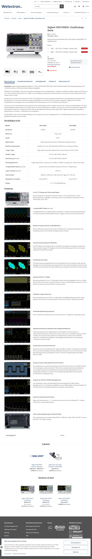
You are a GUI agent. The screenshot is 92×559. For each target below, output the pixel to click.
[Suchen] (62, 6)
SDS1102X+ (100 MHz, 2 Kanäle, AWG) (69, 48)
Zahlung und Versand (10, 529)
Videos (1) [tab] (52, 81)
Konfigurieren (76, 547)
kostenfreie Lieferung (53, 64)
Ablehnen (76, 552)
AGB (27, 535)
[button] (75, 6)
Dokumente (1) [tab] (64, 81)
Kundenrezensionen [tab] (25, 81)
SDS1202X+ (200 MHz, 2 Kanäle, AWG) (69, 52)
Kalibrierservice (57, 1)
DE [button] (35, 1)
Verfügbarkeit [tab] (41, 81)
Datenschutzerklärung (32, 532)
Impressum (85, 1)
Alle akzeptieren (76, 542)
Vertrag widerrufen (31, 529)
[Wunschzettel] (79, 6)
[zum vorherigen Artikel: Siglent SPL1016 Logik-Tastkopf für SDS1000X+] (82, 18)
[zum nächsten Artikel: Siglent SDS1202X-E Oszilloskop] (86, 18)
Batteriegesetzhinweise (33, 526)
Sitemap (6, 532)
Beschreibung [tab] (9, 81)
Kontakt (77, 1)
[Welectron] (11, 6)
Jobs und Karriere (45, 1)
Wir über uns (68, 1)
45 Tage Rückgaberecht (11, 526)
